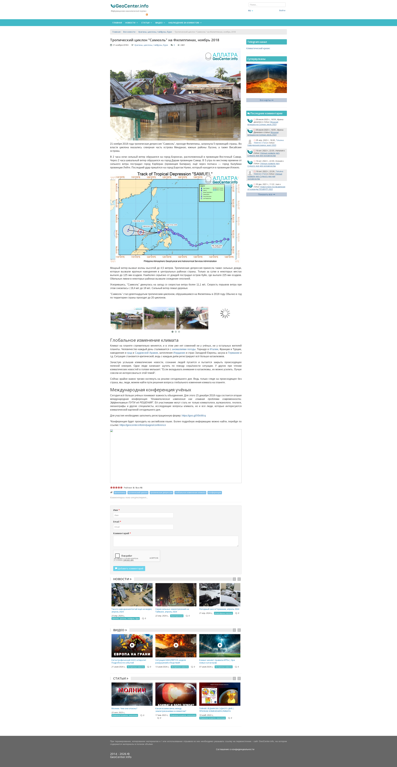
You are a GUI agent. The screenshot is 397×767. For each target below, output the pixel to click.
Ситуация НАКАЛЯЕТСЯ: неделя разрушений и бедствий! (170, 661)
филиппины (119, 492)
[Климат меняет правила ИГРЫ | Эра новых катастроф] (219, 645)
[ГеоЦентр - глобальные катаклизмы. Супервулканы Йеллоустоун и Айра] (129, 5)
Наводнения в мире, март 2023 (262, 145)
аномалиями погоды (184, 349)
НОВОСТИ (121, 579)
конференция (214, 492)
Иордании (179, 352)
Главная (117, 22)
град (129, 352)
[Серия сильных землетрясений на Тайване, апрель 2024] (175, 594)
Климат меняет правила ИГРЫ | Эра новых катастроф (217, 661)
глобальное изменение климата (190, 492)
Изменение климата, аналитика (124, 715)
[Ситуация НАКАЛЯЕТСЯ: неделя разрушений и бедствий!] (175, 645)
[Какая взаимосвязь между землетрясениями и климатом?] (175, 693)
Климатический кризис (258, 48)
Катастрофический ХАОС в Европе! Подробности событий (129, 661)
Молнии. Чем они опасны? (124, 708)
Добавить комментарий (130, 568)
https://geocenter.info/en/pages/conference (143, 425)
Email (117, 521)
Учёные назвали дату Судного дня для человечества (264, 154)
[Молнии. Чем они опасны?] (132, 693)
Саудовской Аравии (146, 352)
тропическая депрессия (161, 492)
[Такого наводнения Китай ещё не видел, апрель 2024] (132, 594)
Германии (233, 352)
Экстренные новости (135, 667)
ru (250, 10)
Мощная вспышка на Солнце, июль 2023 (263, 123)
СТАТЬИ (120, 678)
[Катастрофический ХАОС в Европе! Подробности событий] (132, 645)
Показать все (265, 194)
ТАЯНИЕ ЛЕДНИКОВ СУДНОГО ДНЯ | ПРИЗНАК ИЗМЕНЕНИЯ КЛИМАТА (216, 709)
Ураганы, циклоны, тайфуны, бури (151, 45)
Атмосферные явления (223, 613)
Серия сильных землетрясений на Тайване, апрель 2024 (172, 610)
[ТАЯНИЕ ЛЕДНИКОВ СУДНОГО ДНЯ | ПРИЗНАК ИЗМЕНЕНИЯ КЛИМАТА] (219, 693)
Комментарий (122, 533)
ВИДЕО (119, 630)
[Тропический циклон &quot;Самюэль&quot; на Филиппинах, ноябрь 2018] (127, 318)
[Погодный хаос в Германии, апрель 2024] (219, 594)
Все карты (265, 100)
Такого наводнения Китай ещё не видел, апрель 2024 (132, 610)
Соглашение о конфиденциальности (235, 749)
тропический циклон (138, 492)
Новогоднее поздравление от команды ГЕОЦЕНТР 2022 (266, 188)
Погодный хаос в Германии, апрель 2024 (219, 609)
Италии (214, 349)
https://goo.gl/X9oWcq (194, 415)
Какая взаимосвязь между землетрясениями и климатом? (170, 709)
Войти (282, 10)
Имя (116, 510)
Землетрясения (177, 616)
